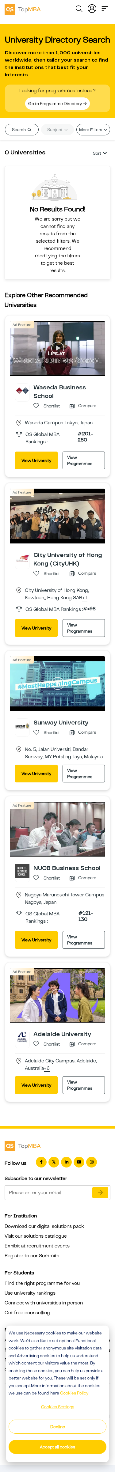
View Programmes (79, 460)
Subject (55, 129)
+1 (84, 598)
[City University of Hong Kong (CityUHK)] (22, 558)
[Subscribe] (100, 1192)
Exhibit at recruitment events (37, 1246)
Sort (97, 153)
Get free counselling (27, 1313)
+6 (47, 1068)
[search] (79, 10)
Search (19, 129)
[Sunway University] (22, 725)
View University (36, 460)
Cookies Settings (57, 1407)
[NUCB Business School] (22, 871)
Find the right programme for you (42, 1283)
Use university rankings (30, 1293)
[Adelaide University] (22, 1037)
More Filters (91, 129)
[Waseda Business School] (22, 390)
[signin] (92, 8)
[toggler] (105, 8)
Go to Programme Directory (55, 103)
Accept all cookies (57, 1447)
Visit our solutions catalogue (36, 1236)
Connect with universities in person (44, 1303)
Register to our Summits (32, 1256)
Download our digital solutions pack (44, 1226)
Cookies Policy (74, 1393)
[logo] (23, 9)
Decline (57, 1426)
